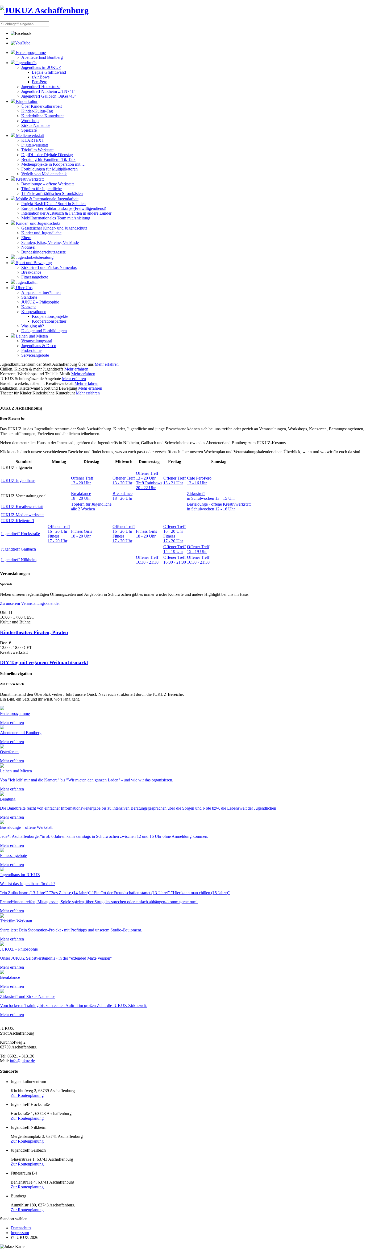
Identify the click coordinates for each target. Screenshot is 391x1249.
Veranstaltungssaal (36, 341)
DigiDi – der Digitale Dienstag (47, 154)
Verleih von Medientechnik (44, 174)
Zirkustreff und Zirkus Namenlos (49, 267)
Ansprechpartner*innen (41, 292)
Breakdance (31, 272)
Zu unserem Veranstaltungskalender (30, 603)
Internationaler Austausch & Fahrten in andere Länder (66, 213)
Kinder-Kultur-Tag (37, 111)
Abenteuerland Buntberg (42, 57)
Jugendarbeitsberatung (34, 257)
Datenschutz (21, 1228)
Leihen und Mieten (31, 336)
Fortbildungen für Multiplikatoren (49, 169)
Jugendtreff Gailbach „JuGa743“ (48, 96)
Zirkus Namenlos (35, 125)
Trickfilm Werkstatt (37, 150)
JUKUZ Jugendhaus (18, 480)
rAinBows (40, 77)
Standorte (29, 297)
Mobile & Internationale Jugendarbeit (46, 199)
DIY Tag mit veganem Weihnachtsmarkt (44, 662)
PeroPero (39, 82)
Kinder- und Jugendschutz (37, 223)
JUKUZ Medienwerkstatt (22, 515)
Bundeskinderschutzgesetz (43, 252)
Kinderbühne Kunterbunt (42, 116)
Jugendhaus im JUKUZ (41, 67)
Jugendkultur (26, 282)
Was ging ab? (32, 326)
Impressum (20, 1232)
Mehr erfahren (107, 364)
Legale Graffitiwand (49, 72)
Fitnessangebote (34, 277)
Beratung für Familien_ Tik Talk (48, 159)
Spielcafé (29, 130)
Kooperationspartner (49, 321)
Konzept (28, 307)
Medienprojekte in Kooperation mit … (53, 164)
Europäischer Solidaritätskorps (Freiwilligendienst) (63, 208)
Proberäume (31, 350)
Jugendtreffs (25, 62)
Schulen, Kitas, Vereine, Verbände (50, 242)
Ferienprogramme (30, 52)
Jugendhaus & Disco (38, 345)
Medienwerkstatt (29, 135)
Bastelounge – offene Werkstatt (47, 184)
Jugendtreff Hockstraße (40, 86)
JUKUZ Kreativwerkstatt (22, 506)
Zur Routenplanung (27, 1095)
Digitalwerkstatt (34, 145)
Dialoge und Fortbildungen (44, 330)
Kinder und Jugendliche (41, 233)
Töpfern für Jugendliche (41, 188)
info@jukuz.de (22, 1061)
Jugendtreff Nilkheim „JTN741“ (48, 91)
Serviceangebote (35, 355)
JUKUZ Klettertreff (17, 520)
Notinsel (28, 247)
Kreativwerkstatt (29, 179)
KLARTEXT (32, 140)
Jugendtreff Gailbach (18, 549)
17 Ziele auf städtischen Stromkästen (52, 193)
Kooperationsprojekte (50, 316)
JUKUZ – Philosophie (40, 302)
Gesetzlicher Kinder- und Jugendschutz (54, 228)
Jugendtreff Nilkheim (18, 559)
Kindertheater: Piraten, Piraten (34, 632)
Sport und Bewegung (33, 262)
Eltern (26, 237)
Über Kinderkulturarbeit (41, 106)
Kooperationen (33, 311)
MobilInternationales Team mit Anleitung (55, 218)
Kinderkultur (26, 101)
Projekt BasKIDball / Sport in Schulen (53, 203)
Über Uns (23, 287)
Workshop (30, 120)
